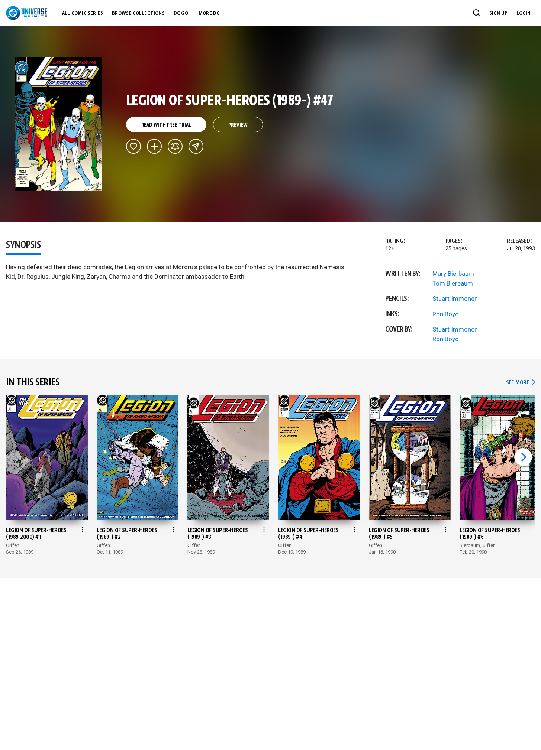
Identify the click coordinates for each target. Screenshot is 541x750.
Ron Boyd (445, 314)
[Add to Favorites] (133, 146)
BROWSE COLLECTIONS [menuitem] (138, 13)
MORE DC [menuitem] (209, 13)
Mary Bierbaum (453, 273)
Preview (238, 125)
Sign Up (498, 13)
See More (520, 383)
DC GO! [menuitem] (182, 13)
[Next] (523, 457)
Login (523, 13)
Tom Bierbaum (452, 283)
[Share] (196, 146)
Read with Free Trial (166, 125)
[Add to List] (154, 146)
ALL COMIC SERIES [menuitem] (82, 13)
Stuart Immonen (455, 298)
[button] (476, 13)
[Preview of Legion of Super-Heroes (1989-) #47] (58, 124)
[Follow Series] (175, 146)
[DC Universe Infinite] (26, 13)
